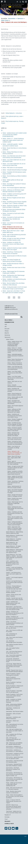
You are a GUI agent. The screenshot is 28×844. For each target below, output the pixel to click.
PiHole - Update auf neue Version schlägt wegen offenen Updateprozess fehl (14, 784)
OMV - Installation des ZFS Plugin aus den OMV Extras (14, 735)
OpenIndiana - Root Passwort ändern (14, 711)
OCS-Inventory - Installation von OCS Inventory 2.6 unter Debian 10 (14, 754)
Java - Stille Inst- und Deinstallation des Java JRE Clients (14, 627)
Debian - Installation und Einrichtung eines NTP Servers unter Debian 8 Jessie (15, 416)
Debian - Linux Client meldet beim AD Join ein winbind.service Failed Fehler (15, 378)
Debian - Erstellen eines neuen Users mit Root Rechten (15, 499)
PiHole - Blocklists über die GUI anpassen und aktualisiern (13, 792)
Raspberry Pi (8, 815)
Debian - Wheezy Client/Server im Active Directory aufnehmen (15, 363)
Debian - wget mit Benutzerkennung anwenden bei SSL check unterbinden (15, 463)
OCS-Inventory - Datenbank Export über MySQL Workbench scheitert (14, 765)
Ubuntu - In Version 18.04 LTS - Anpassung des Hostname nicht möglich (13, 801)
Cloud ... (7, 819)
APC (6, 326)
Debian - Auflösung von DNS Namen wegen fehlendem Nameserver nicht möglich (14, 411)
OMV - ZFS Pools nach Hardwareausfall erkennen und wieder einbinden (13, 739)
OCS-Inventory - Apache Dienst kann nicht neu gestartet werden (14, 757)
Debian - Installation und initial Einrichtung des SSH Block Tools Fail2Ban (15, 513)
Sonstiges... (7, 817)
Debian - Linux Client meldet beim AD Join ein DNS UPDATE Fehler (15, 373)
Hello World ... (9, 320)
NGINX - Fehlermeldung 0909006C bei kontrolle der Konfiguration (14, 705)
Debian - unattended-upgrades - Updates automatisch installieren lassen (15, 356)
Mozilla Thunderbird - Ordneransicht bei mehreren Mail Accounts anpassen (14, 687)
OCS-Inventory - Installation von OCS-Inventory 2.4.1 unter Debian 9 (14, 750)
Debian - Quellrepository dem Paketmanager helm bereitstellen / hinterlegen (15, 508)
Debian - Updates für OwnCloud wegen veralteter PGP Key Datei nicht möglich (15, 478)
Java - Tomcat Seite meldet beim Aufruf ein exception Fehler (14, 655)
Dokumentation (11, 18)
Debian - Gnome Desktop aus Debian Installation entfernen (14, 394)
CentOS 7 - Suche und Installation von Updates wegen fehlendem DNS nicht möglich (14, 569)
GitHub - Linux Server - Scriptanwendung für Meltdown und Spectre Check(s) (14, 623)
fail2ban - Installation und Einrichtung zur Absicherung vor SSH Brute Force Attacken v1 (14, 613)
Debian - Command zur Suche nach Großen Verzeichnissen (15, 438)
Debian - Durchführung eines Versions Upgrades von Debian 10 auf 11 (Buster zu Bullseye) (15, 424)
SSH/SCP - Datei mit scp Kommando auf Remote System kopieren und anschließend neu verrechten (13, 807)
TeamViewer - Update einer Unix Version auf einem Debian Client (13, 812)
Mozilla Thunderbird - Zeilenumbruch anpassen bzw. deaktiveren (13, 679)
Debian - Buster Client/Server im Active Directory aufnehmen (15, 360)
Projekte (7, 821)
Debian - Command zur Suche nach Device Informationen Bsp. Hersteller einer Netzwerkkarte (13, 218)
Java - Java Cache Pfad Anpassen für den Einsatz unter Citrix (14, 652)
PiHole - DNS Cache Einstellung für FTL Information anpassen (14, 788)
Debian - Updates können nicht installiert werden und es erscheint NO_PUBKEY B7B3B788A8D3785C (15, 134)
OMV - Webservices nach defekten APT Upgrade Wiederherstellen (14, 743)
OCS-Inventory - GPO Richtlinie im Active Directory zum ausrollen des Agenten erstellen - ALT (14, 774)
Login (25, 836)
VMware (7, 331)
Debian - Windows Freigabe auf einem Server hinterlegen (15, 420)
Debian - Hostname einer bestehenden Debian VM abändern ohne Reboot (13, 434)
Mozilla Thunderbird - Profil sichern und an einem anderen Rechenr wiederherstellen (14, 696)
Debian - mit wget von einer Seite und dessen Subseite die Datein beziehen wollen (15, 468)
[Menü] (25, 1)
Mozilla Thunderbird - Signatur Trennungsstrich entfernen (13, 674)
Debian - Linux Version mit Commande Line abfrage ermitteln (14, 448)
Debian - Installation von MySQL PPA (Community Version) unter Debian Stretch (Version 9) (13, 244)
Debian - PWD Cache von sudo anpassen (13, 167)
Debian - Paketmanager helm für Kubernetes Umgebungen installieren (15, 503)
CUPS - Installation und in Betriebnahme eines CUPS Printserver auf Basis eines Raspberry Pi (12, 563)
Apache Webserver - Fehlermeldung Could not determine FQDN (14, 532)
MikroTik (7, 333)
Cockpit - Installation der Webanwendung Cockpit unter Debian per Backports (13, 603)
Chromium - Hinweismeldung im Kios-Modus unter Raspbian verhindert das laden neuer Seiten (14, 587)
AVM (6, 324)
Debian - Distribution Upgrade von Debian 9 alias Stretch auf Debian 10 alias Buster (15, 429)
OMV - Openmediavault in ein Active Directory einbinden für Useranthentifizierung (14, 726)
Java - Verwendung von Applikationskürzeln (11, 634)
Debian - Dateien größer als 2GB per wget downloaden (15, 397)
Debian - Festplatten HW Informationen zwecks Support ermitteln (15, 390)
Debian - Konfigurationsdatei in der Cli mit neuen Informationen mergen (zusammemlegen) (15, 523)
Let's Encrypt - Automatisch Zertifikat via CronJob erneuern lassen (13, 660)
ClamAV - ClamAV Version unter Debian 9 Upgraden (13, 595)
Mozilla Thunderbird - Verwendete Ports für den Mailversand (14, 691)
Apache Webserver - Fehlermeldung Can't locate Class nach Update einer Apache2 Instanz (14, 551)
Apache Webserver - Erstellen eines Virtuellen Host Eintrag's (14, 536)
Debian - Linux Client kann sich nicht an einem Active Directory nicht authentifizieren (15, 368)
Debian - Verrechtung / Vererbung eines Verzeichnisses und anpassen (15, 483)
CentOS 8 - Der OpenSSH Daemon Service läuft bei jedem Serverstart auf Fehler (14, 582)
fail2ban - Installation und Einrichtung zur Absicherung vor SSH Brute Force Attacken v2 (14, 618)
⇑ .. (2, 131)
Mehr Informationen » (17, 6)
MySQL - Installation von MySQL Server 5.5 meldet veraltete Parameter (13, 701)
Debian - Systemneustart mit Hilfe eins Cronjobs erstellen (14, 487)
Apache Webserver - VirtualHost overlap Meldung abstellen (13, 539)
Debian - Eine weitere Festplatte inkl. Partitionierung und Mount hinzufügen (15, 491)
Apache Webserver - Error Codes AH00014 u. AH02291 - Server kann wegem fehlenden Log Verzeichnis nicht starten (14, 557)
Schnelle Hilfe (9, 823)
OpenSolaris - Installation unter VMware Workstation (13, 717)
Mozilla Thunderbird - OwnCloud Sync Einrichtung (13, 683)
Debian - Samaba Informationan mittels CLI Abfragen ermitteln (15, 495)
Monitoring (7, 335)
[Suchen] (23, 1)
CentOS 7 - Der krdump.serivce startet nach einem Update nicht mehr (13, 574)
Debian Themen (5, 20)
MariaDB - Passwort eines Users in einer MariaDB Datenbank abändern (14, 670)
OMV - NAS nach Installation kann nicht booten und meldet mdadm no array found (14, 731)
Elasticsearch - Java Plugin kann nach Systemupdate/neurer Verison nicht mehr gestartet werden (14, 608)
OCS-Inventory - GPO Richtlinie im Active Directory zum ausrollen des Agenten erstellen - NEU (14, 779)
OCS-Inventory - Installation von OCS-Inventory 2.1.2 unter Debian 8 (14, 747)
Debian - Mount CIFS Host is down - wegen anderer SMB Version (14, 458)
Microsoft (7, 328)
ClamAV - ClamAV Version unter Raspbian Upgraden (13, 591)
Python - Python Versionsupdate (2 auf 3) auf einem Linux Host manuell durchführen (14, 796)
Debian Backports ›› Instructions (14, 113)
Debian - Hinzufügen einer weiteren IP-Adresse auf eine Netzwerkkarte (14, 402)
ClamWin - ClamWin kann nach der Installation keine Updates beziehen (14, 598)
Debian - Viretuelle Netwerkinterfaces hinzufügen (15, 170)
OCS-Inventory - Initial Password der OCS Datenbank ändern (14, 761)
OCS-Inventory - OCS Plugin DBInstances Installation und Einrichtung (13, 769)
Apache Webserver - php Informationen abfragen (12, 543)
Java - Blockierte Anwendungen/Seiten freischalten (14, 641)
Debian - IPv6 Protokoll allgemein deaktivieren (14, 187)
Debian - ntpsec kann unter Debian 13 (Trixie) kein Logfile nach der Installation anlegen (15, 528)
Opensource (20, 18)
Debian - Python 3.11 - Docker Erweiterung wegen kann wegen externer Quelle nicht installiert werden (13, 140)
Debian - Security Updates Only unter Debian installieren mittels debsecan (15, 518)
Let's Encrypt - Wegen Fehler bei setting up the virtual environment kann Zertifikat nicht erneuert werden (14, 666)
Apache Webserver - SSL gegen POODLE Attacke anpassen (13, 546)
